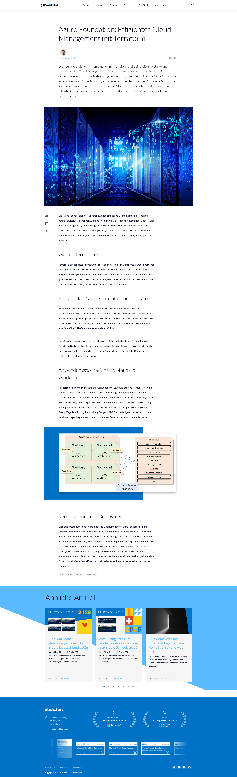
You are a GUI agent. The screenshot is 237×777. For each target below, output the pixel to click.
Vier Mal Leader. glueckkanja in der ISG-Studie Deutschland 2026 (68, 643)
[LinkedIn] (184, 767)
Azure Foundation (75, 574)
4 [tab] (118, 686)
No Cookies (77, 767)
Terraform (91, 574)
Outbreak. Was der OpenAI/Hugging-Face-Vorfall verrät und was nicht (167, 645)
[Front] (54, 709)
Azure (62, 574)
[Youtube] (179, 767)
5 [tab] (123, 686)
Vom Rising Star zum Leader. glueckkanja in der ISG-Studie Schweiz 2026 (119, 643)
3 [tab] (113, 686)
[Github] (190, 767)
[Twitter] (174, 767)
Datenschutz (50, 767)
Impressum (64, 767)
